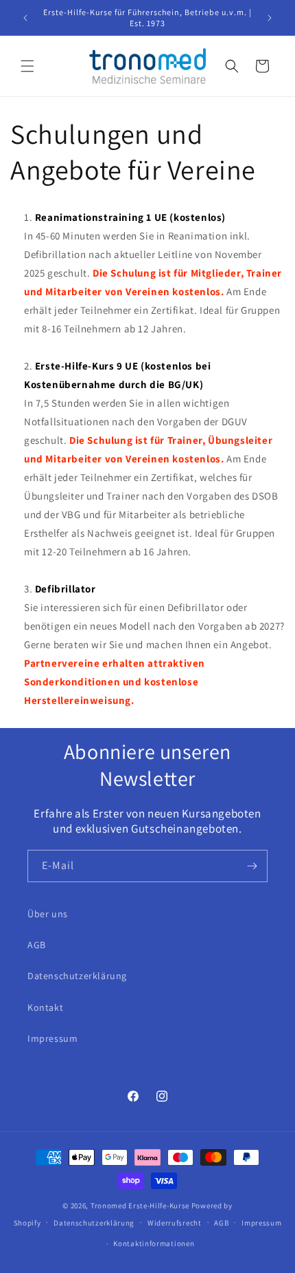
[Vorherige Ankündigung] (25, 18)
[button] (27, 66)
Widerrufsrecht (175, 1223)
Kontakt (45, 1007)
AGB (36, 945)
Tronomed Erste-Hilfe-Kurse (140, 1205)
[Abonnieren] (252, 866)
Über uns (47, 914)
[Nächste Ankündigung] (270, 18)
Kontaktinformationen (153, 1243)
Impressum (52, 1038)
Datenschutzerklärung (77, 976)
